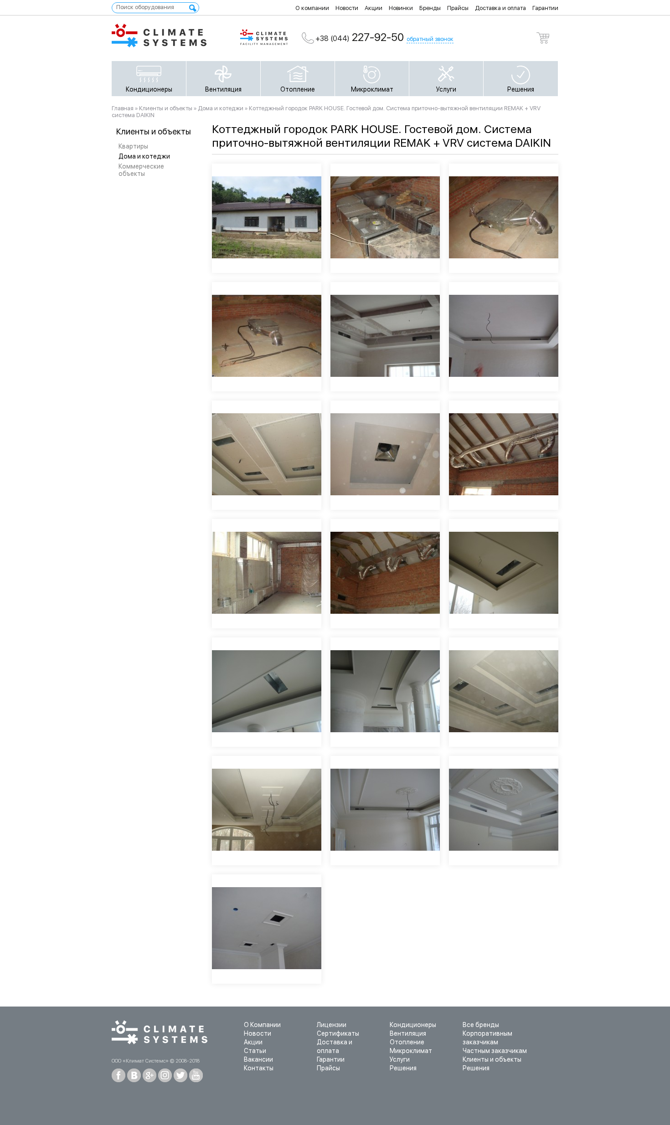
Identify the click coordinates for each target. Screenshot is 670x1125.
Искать (192, 8)
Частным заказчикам (495, 1050)
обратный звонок (430, 39)
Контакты (258, 1068)
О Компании (262, 1024)
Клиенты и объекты (165, 108)
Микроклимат (372, 89)
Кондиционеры (149, 89)
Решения (520, 89)
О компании (312, 8)
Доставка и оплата (500, 8)
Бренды (430, 8)
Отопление (297, 89)
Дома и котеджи (144, 156)
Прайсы (458, 8)
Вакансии (258, 1059)
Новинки (401, 8)
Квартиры (133, 146)
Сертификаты (338, 1033)
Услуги (446, 89)
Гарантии (545, 8)
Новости (346, 8)
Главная (123, 108)
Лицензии (331, 1024)
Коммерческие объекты (141, 170)
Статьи (255, 1050)
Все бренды (481, 1024)
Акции (373, 8)
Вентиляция (223, 89)
